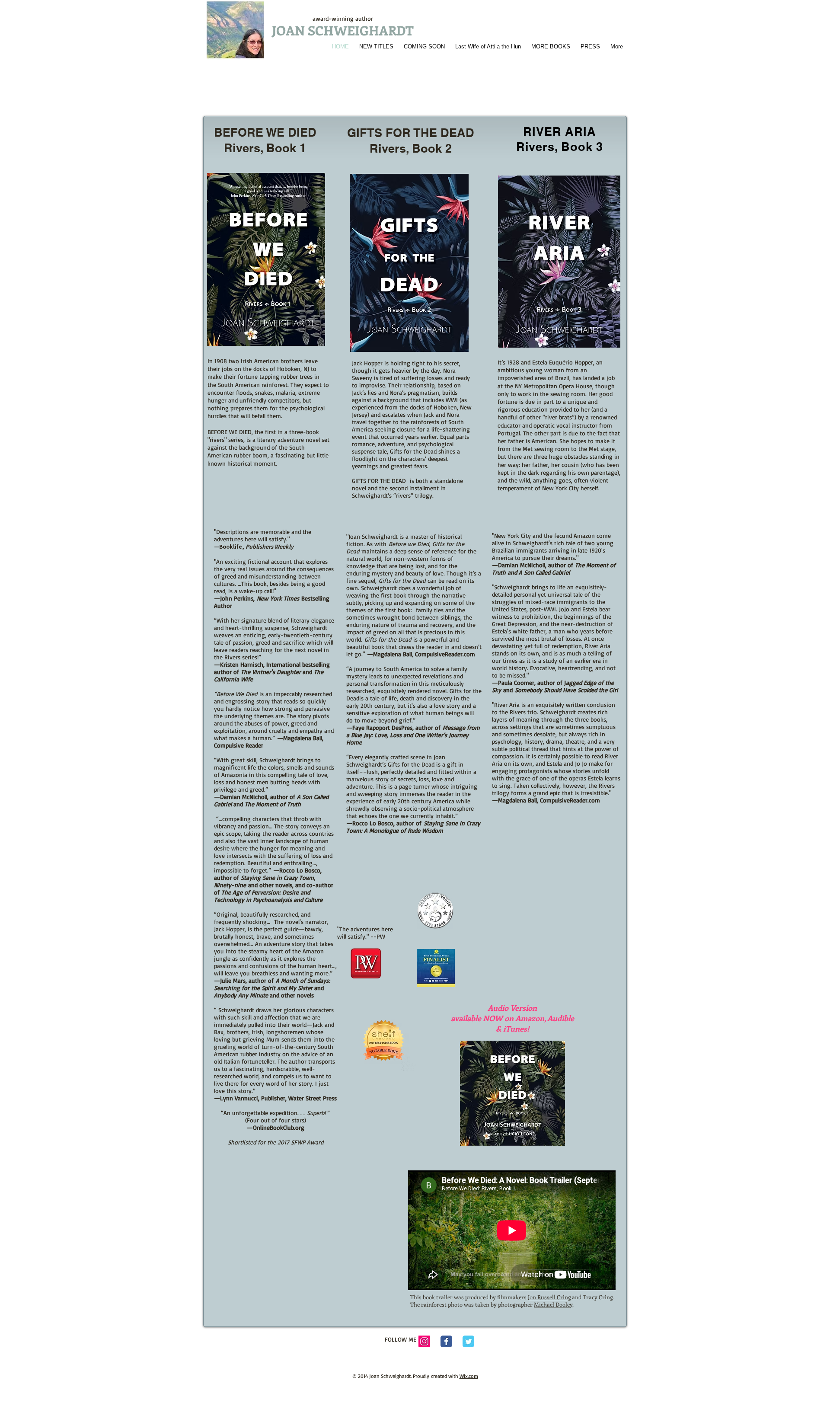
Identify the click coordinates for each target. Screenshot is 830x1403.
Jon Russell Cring (549, 1297)
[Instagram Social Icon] (424, 1341)
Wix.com (469, 1376)
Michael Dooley (553, 1304)
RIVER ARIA (559, 131)
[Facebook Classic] (446, 1341)
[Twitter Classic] (468, 1341)
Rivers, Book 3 (559, 146)
